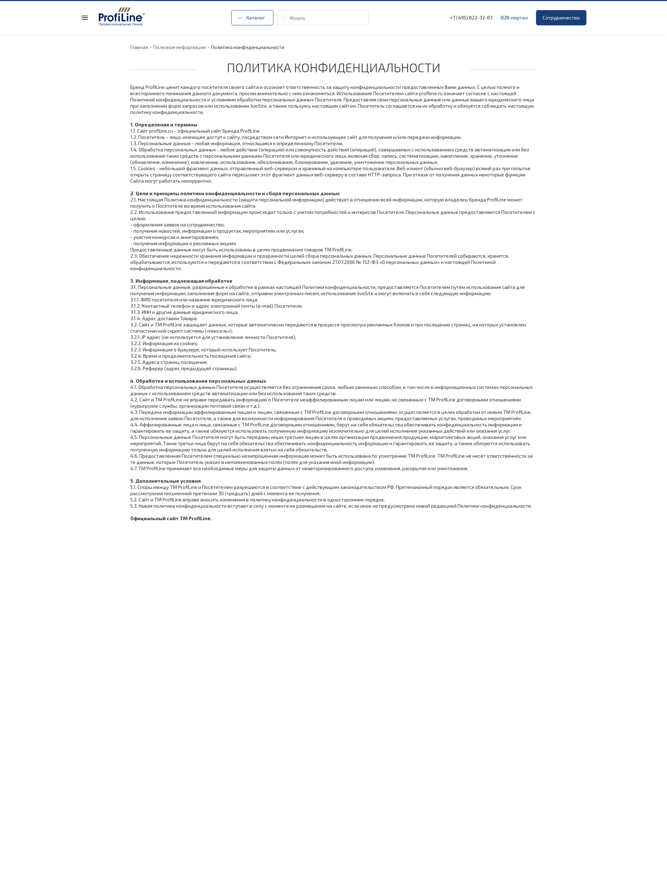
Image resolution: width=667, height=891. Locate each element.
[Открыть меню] (85, 18)
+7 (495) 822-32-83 (471, 17)
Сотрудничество (561, 17)
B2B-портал (514, 17)
